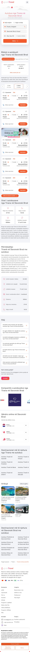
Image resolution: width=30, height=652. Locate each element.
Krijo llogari (17, 597)
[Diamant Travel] (9, 400)
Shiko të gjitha (24, 483)
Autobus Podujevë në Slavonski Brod (7, 548)
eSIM (2, 590)
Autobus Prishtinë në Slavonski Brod (7, 538)
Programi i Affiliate (6, 610)
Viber (5, 625)
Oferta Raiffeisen (5, 607)
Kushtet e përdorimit (19, 619)
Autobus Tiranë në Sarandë (6, 457)
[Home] (7, 2)
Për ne (3, 595)
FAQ (2, 612)
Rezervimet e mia (18, 590)
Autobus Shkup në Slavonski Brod (6, 554)
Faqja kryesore (5, 561)
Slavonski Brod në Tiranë (21, 59)
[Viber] (2, 625)
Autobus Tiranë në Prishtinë (6, 463)
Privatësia (16, 622)
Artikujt (3, 600)
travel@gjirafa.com (9, 619)
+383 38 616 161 (8, 622)
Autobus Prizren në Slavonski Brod (7, 543)
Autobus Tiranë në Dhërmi (6, 473)
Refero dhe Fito (5, 605)
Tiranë (13, 561)
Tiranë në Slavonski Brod (8, 59)
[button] (15, 325)
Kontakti (5, 378)
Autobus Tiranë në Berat (8, 467)
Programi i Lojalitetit (6, 602)
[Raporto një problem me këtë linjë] (26, 92)
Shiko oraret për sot (15, 72)
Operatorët (4, 592)
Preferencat (17, 595)
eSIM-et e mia (18, 592)
